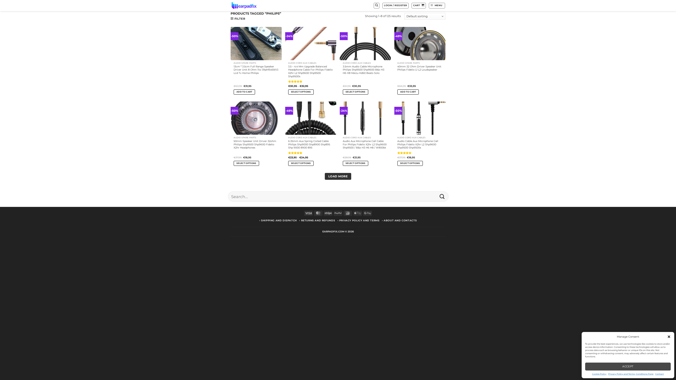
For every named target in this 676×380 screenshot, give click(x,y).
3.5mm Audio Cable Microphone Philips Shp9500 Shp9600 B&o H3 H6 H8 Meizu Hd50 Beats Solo (363, 70)
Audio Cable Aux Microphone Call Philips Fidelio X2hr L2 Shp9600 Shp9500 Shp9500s (417, 144)
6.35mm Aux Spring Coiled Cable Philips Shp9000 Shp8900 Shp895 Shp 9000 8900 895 (309, 144)
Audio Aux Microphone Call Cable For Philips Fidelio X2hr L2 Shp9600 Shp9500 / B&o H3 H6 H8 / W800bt (365, 144)
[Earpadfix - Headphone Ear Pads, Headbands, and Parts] (248, 5)
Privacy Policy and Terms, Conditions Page (630, 374)
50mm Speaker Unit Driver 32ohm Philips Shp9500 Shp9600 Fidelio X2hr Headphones (255, 144)
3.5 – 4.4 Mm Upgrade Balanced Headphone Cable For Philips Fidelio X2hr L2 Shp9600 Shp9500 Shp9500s (310, 71)
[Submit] (442, 196)
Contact (659, 374)
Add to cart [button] (244, 92)
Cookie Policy (599, 374)
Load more (338, 176)
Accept (628, 366)
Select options (301, 92)
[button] (669, 336)
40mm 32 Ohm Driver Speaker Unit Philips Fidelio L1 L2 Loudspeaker (419, 68)
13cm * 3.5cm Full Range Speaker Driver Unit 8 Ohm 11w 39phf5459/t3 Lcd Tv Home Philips (256, 70)
